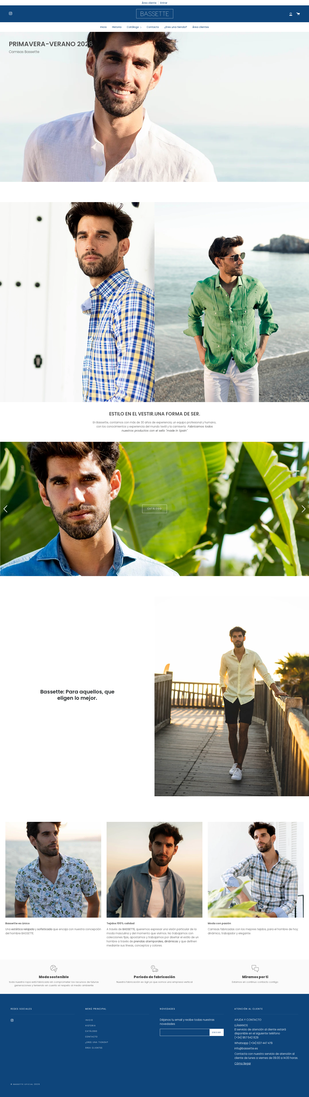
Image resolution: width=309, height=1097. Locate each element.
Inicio (89, 1020)
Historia (90, 1025)
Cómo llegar (242, 1063)
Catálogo (91, 1031)
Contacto (91, 1037)
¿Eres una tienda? (96, 1042)
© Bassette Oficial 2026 (25, 1084)
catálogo (32, 508)
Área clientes (93, 1048)
